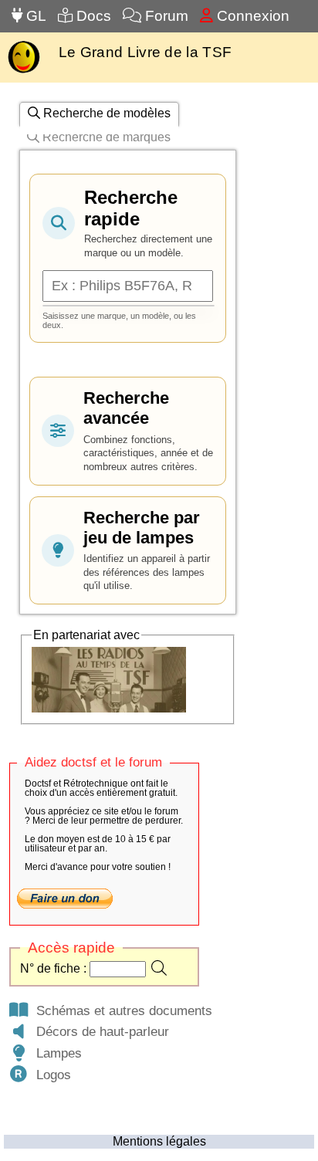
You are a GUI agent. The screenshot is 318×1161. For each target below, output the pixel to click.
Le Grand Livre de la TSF (145, 52)
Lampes (55, 1053)
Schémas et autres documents (120, 1010)
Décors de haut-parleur (99, 1031)
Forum (164, 16)
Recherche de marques (105, 137)
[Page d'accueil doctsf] (23, 71)
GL (34, 16)
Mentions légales (159, 1141)
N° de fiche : (55, 968)
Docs (92, 16)
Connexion (251, 16)
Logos (50, 1074)
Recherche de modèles (105, 113)
